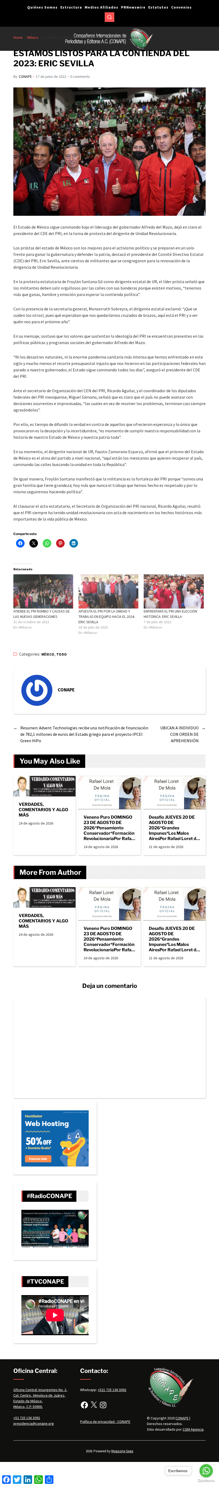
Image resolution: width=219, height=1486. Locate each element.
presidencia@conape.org (33, 1423)
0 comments (80, 76)
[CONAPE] (36, 690)
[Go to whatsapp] (206, 1470)
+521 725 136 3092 (112, 1389)
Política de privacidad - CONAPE (105, 1421)
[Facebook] (84, 1405)
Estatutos (158, 7)
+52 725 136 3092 (26, 1417)
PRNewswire (133, 7)
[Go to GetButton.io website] (206, 1480)
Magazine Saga (122, 1451)
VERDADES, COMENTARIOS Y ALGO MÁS (43, 810)
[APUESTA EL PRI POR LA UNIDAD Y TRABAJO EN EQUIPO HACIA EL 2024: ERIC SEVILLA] (108, 591)
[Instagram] (103, 1405)
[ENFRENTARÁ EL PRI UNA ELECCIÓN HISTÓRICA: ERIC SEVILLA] (174, 591)
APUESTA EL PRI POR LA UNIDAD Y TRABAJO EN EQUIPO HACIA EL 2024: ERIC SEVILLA (107, 616)
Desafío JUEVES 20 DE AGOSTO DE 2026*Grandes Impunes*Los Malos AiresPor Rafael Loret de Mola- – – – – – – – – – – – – (174, 828)
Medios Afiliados (101, 7)
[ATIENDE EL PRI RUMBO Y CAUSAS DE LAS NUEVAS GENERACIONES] (43, 591)
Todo (61, 654)
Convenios (181, 7)
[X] (93, 1405)
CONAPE (25, 76)
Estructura (71, 7)
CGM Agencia (193, 1429)
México (47, 654)
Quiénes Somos (42, 7)
